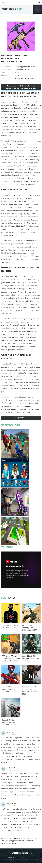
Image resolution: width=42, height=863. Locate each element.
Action (17, 72)
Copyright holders (19, 859)
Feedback (7, 859)
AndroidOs (12, 9)
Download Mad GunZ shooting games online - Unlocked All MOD (21, 87)
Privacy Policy (31, 857)
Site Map (21, 857)
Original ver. (21, 418)
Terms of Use (32, 859)
